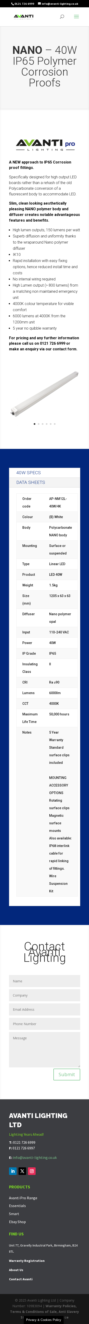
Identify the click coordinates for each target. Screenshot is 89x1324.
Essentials (17, 1205)
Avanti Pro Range (23, 1197)
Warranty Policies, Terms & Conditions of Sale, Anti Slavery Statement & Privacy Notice (44, 1312)
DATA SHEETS (30, 482)
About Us (16, 1270)
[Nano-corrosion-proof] (44, 428)
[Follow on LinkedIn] (13, 1171)
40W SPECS (28, 472)
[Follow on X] (22, 1171)
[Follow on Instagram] (32, 1171)
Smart (14, 1213)
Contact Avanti (21, 1279)
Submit (67, 1074)
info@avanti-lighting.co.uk (35, 1157)
